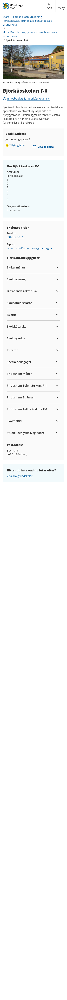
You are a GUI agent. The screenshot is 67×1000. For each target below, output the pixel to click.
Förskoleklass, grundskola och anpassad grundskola (27, 22)
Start (6, 17)
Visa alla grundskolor (20, 476)
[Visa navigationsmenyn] (61, 6)
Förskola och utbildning (27, 17)
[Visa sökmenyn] (49, 6)
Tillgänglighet (17, 145)
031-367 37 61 (15, 237)
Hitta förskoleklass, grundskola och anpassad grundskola (30, 34)
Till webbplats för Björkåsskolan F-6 (28, 98)
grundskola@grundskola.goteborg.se (29, 248)
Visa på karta (46, 147)
